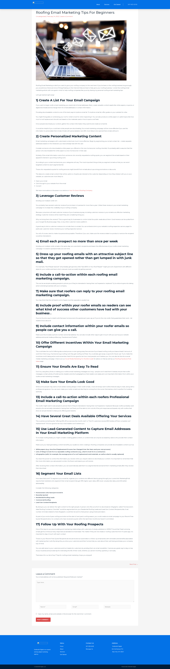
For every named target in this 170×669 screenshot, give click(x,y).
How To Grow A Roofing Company (80, 190)
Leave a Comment (66, 16)
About (98, 4)
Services (106, 4)
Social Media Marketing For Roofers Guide (79, 359)
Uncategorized (41, 16)
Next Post (134, 564)
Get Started (117, 4)
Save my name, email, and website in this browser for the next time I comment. (64, 614)
